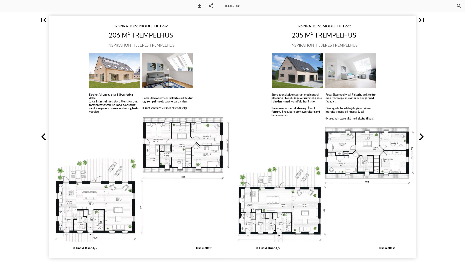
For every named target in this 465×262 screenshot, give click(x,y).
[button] (199, 6)
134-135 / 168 (232, 6)
